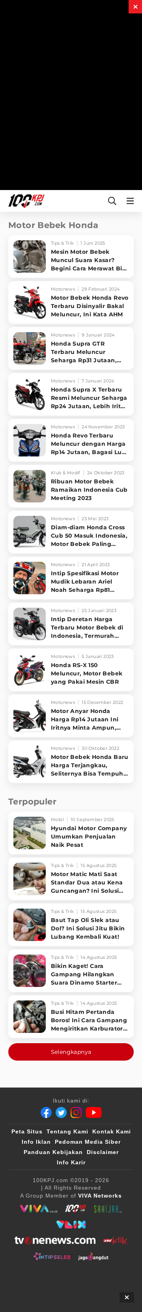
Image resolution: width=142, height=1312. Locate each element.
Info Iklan (36, 1142)
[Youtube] (94, 1112)
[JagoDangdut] (93, 1256)
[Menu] (131, 201)
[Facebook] (46, 1112)
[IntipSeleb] (52, 1256)
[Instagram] (76, 1112)
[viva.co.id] (38, 1209)
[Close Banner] (127, 1297)
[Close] (135, 6)
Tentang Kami (67, 1131)
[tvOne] (55, 1240)
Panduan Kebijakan (53, 1152)
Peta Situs (27, 1131)
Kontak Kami (111, 1131)
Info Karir (71, 1162)
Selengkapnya (71, 1051)
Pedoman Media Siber (88, 1142)
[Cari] (112, 201)
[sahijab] (108, 1209)
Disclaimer (103, 1152)
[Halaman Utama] (25, 201)
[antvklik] (115, 1240)
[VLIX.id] (71, 1224)
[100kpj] (75, 1209)
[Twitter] (61, 1112)
